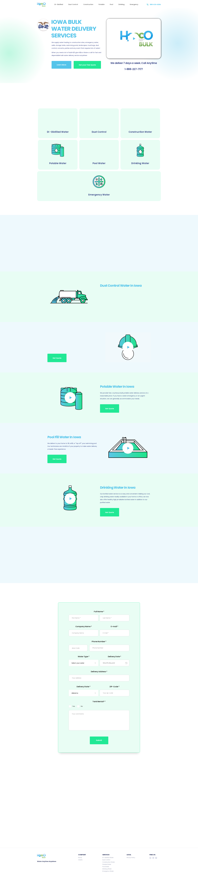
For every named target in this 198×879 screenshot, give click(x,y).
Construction (88, 4)
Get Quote (57, 257)
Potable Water (106, 864)
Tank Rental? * (99, 701)
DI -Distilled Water (107, 857)
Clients (80, 859)
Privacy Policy (131, 857)
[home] (41, 4)
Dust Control (73, 4)
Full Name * (99, 611)
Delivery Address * (99, 671)
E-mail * (114, 626)
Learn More (61, 65)
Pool (111, 4)
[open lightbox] (133, 39)
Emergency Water (108, 871)
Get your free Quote (87, 65)
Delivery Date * (114, 656)
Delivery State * (83, 686)
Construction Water (108, 862)
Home (80, 857)
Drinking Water (106, 869)
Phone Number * (99, 641)
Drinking (121, 4)
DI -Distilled (58, 4)
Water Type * (83, 656)
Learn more (57, 569)
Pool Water (105, 866)
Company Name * (83, 626)
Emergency (134, 4)
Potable (101, 4)
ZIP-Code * (114, 686)
